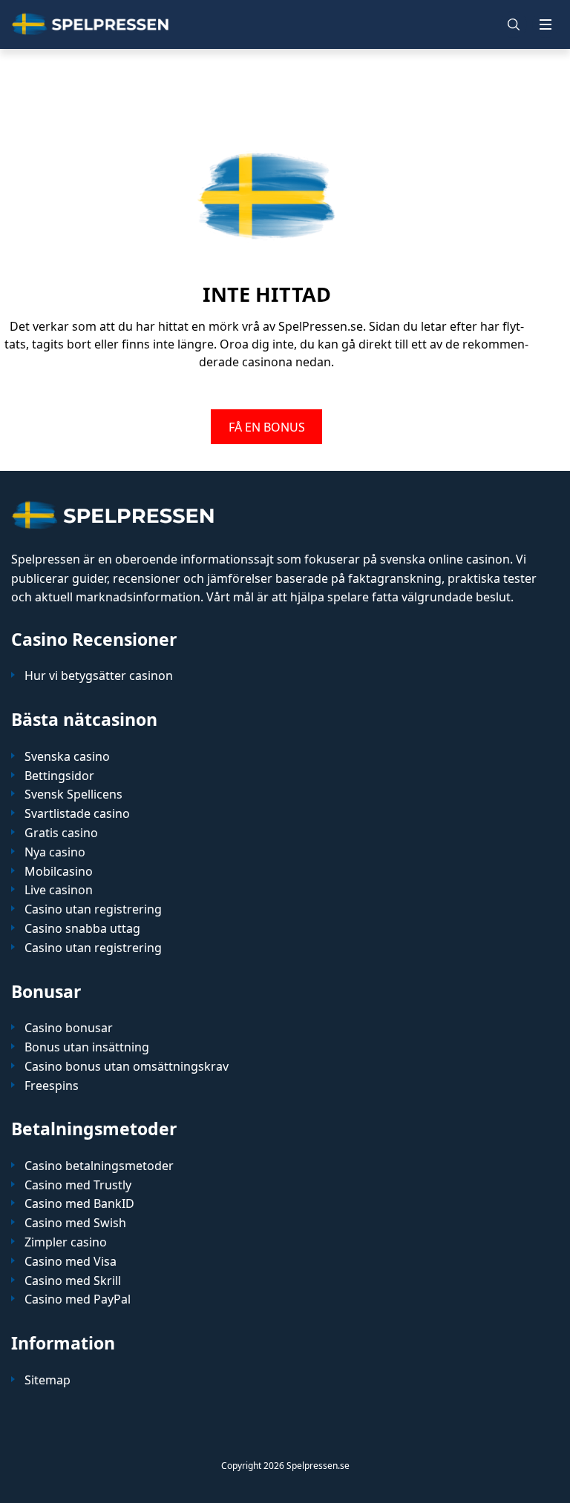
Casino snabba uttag (82, 929)
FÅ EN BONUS (267, 426)
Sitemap (47, 1380)
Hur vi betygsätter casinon (98, 676)
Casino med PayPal (77, 1299)
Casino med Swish (75, 1223)
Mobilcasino (58, 871)
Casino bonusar (68, 1028)
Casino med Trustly (77, 1185)
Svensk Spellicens (73, 794)
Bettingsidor (59, 776)
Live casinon (58, 890)
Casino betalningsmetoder (99, 1166)
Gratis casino (61, 833)
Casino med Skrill (72, 1281)
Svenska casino (67, 756)
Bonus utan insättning (86, 1047)
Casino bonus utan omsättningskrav (126, 1066)
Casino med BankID (79, 1204)
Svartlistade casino (77, 814)
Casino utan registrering (93, 909)
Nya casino (54, 852)
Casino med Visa (70, 1261)
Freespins (51, 1086)
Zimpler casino (65, 1242)
